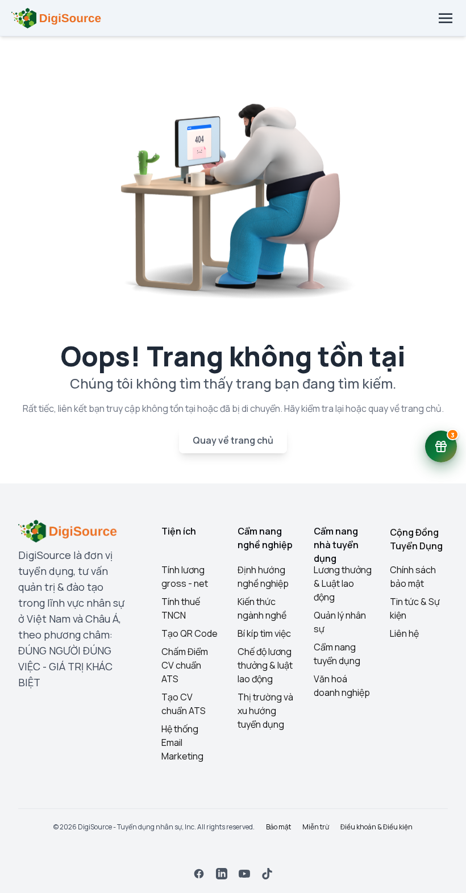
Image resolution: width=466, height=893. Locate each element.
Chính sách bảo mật (413, 577)
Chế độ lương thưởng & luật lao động (265, 665)
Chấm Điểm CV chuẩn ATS (184, 665)
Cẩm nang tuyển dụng (337, 654)
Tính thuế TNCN (180, 608)
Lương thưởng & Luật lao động (343, 583)
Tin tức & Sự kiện (415, 608)
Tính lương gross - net (184, 577)
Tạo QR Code (189, 633)
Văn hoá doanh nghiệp (342, 686)
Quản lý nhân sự (340, 622)
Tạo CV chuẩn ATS (183, 704)
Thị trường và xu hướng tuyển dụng (265, 711)
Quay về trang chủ (233, 440)
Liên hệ (404, 633)
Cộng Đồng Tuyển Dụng (416, 539)
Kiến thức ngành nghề (262, 608)
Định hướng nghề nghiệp (263, 577)
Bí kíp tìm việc (264, 633)
